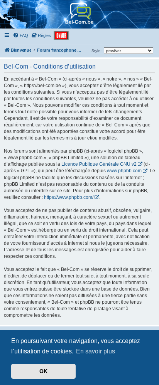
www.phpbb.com (124, 170)
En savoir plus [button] (95, 351)
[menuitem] (20, 35)
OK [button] (43, 371)
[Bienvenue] (79, 25)
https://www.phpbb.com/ (68, 197)
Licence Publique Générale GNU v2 (99, 164)
